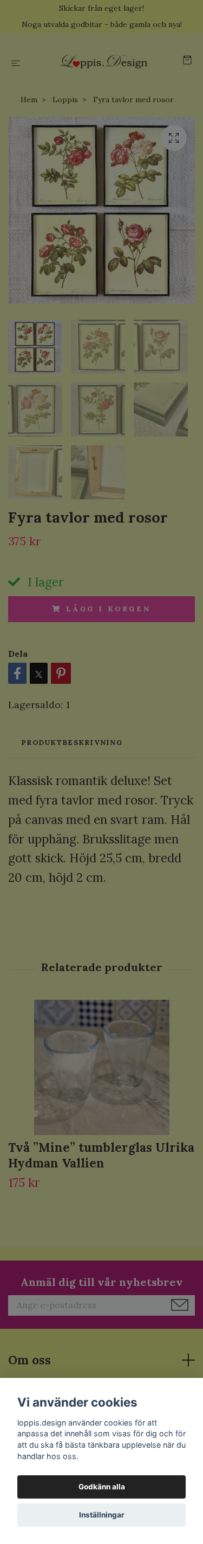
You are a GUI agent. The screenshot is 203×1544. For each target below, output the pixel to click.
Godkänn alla (101, 1486)
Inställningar (102, 1514)
